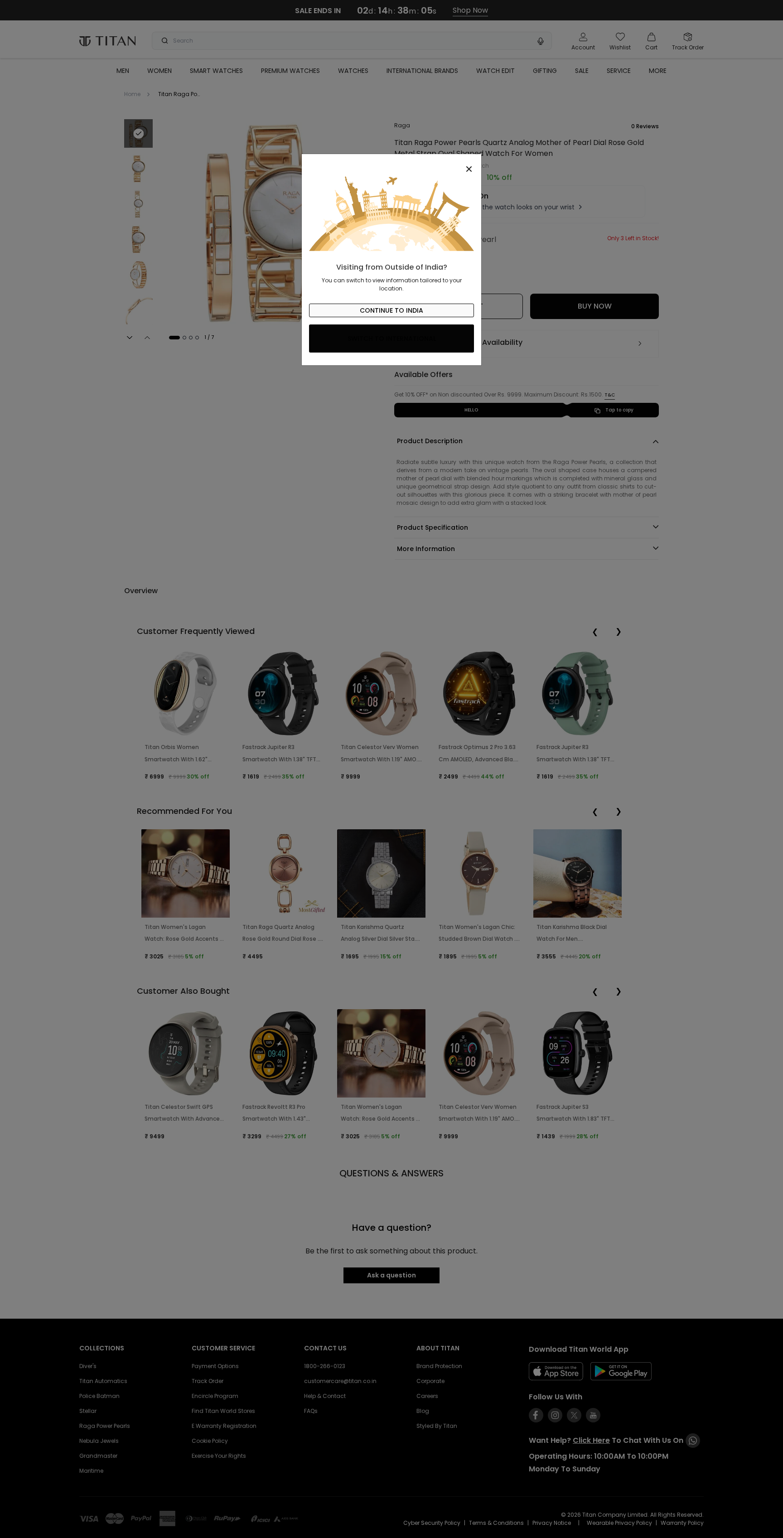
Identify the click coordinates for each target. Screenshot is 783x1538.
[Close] (391, 164)
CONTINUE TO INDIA (391, 310)
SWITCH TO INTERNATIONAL (392, 338)
